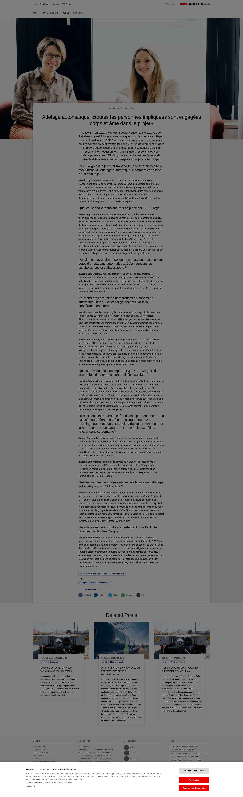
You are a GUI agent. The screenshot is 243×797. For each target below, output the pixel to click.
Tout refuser (194, 780)
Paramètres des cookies (194, 771)
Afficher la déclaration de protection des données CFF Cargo (49, 783)
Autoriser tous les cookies (194, 788)
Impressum (31, 786)
